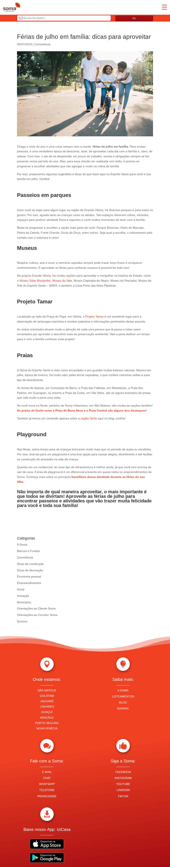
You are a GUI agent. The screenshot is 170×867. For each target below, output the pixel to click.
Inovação (23, 595)
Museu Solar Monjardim (35, 280)
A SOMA (123, 690)
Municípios (24, 602)
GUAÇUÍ (46, 712)
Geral (20, 589)
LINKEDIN (123, 790)
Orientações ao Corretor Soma (37, 615)
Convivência (42, 44)
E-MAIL (47, 772)
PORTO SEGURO (47, 723)
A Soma (22, 544)
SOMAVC (123, 708)
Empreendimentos (29, 583)
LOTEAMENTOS (123, 696)
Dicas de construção (30, 563)
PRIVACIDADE (46, 796)
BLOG (123, 702)
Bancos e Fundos (28, 551)
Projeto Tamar (94, 316)
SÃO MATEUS (47, 690)
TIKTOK (123, 796)
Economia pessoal (29, 576)
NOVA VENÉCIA (46, 728)
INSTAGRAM (123, 778)
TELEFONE (47, 790)
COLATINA (47, 695)
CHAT (47, 778)
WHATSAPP (47, 784)
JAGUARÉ (47, 701)
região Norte (89, 418)
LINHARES (47, 706)
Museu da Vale (62, 280)
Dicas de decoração (30, 570)
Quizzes (22, 621)
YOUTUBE (123, 784)
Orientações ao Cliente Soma (36, 608)
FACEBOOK (123, 772)
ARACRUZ (47, 717)
